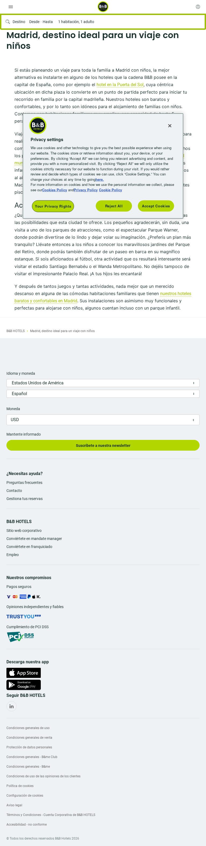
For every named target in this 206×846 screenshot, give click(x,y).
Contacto (14, 490)
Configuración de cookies (24, 795)
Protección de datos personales (29, 747)
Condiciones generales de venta (29, 738)
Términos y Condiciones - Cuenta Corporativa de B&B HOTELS (50, 815)
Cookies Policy (54, 189)
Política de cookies (20, 786)
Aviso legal (14, 805)
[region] (103, 166)
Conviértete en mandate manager (34, 538)
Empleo (12, 555)
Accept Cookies (156, 205)
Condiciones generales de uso (28, 728)
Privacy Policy (86, 189)
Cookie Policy (110, 189)
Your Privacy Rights (53, 206)
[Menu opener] (11, 6)
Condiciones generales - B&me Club (31, 757)
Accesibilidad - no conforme (26, 824)
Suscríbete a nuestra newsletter (103, 445)
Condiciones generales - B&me (28, 766)
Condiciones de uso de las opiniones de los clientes (43, 776)
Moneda (13, 409)
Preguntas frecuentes (24, 482)
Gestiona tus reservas (24, 498)
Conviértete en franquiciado (29, 547)
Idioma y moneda (20, 373)
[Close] (170, 126)
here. (99, 179)
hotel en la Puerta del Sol (120, 84)
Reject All (114, 205)
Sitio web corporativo (24, 530)
